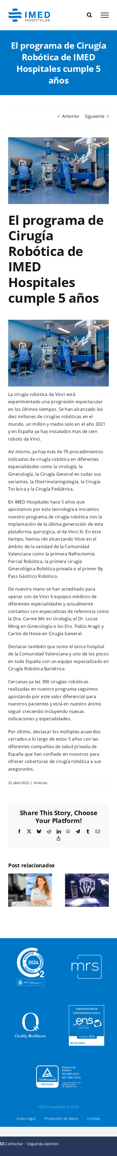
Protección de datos (61, 1118)
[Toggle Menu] (104, 15)
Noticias (40, 782)
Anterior (71, 116)
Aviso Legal (26, 1118)
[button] (12, 890)
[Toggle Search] (89, 15)
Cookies (93, 1118)
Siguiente (94, 116)
